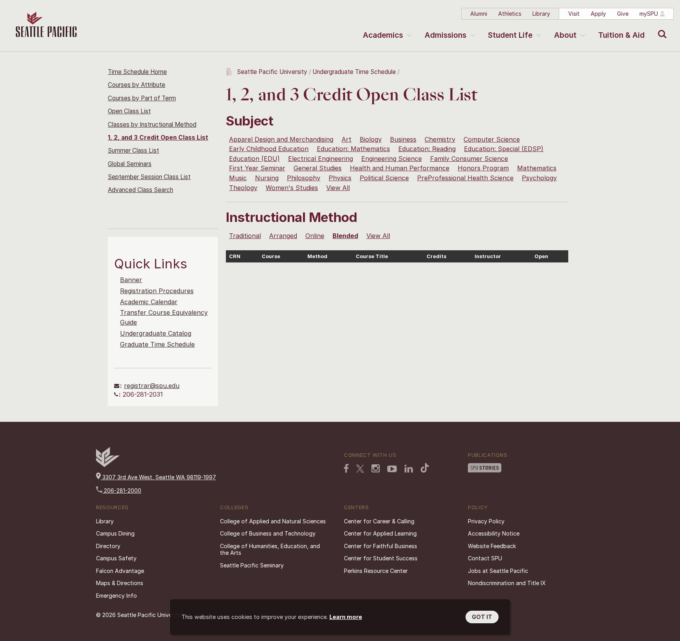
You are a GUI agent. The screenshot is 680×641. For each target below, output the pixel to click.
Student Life (510, 35)
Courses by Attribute (136, 85)
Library (541, 13)
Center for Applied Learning (380, 533)
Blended (345, 236)
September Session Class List (149, 177)
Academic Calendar (148, 302)
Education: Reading (427, 149)
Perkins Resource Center (376, 570)
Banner (131, 280)
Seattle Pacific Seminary (252, 565)
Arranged (283, 236)
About (565, 35)
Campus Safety (116, 558)
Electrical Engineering (320, 159)
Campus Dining (115, 533)
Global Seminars (130, 164)
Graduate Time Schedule (157, 344)
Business (403, 139)
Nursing (267, 178)
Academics (383, 35)
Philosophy (303, 178)
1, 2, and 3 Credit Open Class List (158, 137)
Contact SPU (485, 558)
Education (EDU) (254, 159)
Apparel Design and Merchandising (281, 139)
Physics (340, 178)
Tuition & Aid (621, 35)
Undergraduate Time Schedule (354, 72)
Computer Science (492, 139)
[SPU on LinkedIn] (409, 469)
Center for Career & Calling (379, 521)
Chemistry (440, 139)
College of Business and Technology (268, 533)
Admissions (445, 35)
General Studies (318, 168)
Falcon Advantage (120, 570)
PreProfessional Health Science (465, 178)
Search (660, 28)
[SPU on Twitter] (360, 469)
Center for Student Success (381, 558)
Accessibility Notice (493, 533)
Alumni (478, 13)
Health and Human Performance (399, 168)
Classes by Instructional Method (152, 124)
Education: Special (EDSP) (503, 149)
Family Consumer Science (469, 159)
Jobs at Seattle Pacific (498, 570)
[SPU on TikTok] (425, 468)
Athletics (509, 13)
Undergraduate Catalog (155, 333)
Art (346, 139)
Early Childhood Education (269, 149)
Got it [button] (482, 616)
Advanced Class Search (140, 190)
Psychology (539, 178)
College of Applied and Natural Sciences (273, 521)
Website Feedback (492, 546)
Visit (574, 13)
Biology (371, 139)
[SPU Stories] (484, 468)
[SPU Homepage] (108, 465)
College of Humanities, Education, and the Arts (270, 549)
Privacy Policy (486, 521)
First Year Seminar (257, 168)
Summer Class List (133, 150)
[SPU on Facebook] (346, 468)
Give (622, 13)
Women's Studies (292, 188)
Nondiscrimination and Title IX (507, 583)
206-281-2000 (121, 490)
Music (238, 178)
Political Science (384, 178)
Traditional (245, 236)
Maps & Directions (119, 583)
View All (338, 188)
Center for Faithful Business (380, 546)
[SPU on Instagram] (375, 468)
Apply (598, 13)
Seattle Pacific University (272, 72)
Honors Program (483, 168)
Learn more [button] (345, 616)
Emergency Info (116, 595)
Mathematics (536, 168)
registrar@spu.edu (151, 386)
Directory (108, 546)
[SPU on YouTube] (392, 469)
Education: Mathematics (353, 149)
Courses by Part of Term (142, 98)
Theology (243, 188)
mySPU (648, 13)
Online (314, 236)
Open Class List (129, 111)
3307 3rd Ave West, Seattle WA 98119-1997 (158, 477)
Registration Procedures (157, 291)
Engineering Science (391, 159)
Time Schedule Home (137, 72)
